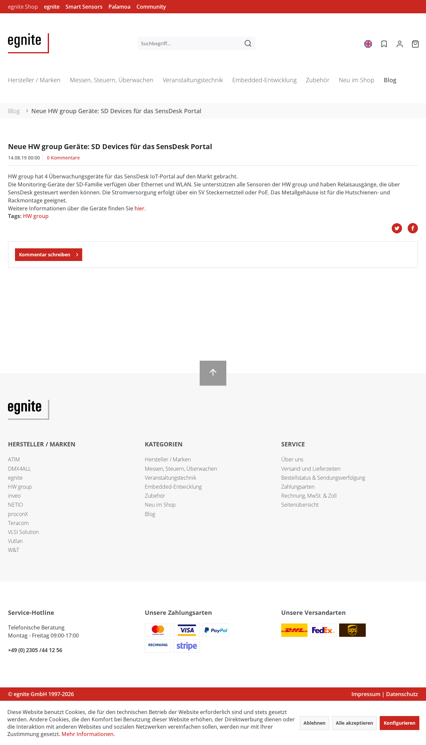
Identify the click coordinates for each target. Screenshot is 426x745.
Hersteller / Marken (168, 459)
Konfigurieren (399, 723)
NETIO (15, 504)
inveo (14, 495)
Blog (150, 514)
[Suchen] (248, 43)
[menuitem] (196, 43)
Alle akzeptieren (354, 723)
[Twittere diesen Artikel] (399, 228)
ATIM (14, 459)
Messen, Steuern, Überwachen (181, 468)
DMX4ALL (19, 468)
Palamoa (119, 6)
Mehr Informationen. (88, 734)
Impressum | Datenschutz (384, 694)
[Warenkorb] (416, 43)
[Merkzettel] (383, 43)
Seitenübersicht (300, 504)
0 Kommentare (63, 157)
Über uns (292, 459)
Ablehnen (314, 723)
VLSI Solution (23, 532)
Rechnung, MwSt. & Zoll (309, 495)
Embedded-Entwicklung (173, 486)
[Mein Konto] (399, 43)
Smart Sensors (84, 6)
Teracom (18, 523)
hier (139, 208)
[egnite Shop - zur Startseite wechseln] (28, 43)
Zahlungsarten (298, 486)
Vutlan (15, 541)
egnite (52, 6)
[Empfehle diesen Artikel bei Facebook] (412, 228)
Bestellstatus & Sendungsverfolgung (323, 477)
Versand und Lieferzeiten (310, 468)
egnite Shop (23, 6)
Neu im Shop (160, 504)
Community (151, 6)
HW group (36, 216)
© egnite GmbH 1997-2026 (41, 694)
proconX (18, 514)
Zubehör (155, 495)
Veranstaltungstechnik (170, 477)
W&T (13, 550)
